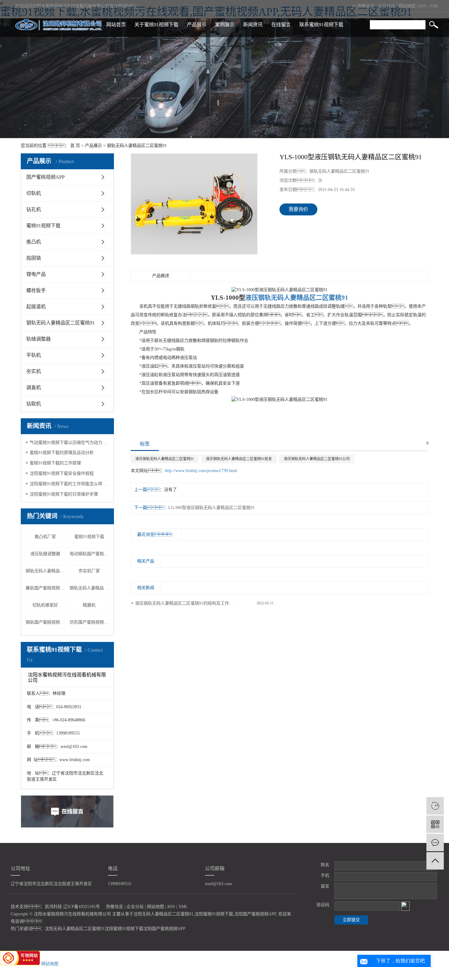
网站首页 (116, 24)
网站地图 (406, 6)
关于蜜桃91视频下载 (156, 24)
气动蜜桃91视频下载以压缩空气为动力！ (69, 442)
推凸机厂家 (45, 536)
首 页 (75, 145)
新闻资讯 (253, 24)
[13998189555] (435, 806)
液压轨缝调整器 (45, 553)
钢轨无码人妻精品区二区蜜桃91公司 (45, 571)
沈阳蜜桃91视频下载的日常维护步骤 (64, 494)
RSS (422, 6)
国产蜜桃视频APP (45, 177)
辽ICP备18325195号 (81, 906)
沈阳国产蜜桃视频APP (255, 914)
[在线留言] (435, 842)
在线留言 (281, 24)
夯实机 (33, 371)
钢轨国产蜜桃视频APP (45, 622)
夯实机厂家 (89, 571)
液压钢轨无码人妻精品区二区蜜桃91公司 (317, 459)
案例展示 (225, 24)
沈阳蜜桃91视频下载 (214, 914)
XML (434, 6)
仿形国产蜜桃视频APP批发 (89, 622)
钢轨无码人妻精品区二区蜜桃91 (137, 145)
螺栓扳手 (36, 290)
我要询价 (298, 209)
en (354, 6)
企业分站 (386, 6)
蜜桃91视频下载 (43, 225)
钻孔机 (33, 209)
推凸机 (33, 241)
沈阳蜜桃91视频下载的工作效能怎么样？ (69, 484)
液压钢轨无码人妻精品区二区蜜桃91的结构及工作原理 (186, 603)
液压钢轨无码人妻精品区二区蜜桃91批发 (239, 459)
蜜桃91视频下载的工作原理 (55, 463)
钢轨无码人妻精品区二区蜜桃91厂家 (89, 588)
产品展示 (196, 24)
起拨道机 (36, 306)
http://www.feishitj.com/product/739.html (201, 470)
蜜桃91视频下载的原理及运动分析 (62, 452)
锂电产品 (36, 274)
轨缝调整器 (38, 339)
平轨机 (33, 355)
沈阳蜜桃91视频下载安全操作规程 (62, 473)
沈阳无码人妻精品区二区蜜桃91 (163, 914)
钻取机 (33, 403)
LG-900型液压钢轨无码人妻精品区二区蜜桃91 (211, 507)
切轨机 (33, 193)
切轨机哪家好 (45, 605)
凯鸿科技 (53, 906)
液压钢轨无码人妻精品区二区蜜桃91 (164, 459)
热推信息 (365, 6)
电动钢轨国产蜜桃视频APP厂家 (89, 553)
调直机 (33, 387)
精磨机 (89, 605)
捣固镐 (33, 258)
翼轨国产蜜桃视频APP (45, 588)
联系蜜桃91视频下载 (321, 24)
